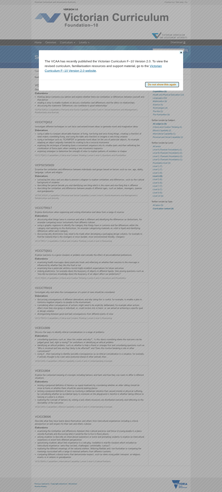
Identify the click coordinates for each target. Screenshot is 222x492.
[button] (181, 52)
